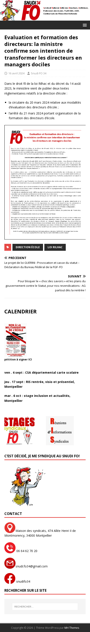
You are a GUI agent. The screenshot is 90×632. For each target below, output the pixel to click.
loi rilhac (55, 247)
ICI (30, 359)
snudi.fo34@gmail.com (32, 566)
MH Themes (71, 628)
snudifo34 (22, 581)
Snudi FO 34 (38, 73)
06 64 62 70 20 (26, 551)
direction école (28, 247)
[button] (84, 25)
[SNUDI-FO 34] (45, 18)
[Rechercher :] (45, 606)
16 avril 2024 (16, 73)
